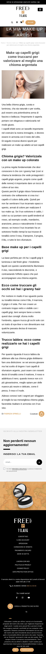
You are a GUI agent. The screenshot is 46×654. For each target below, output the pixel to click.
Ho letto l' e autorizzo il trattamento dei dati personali (24, 470)
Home (3, 43)
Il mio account (23, 540)
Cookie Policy (23, 568)
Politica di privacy (23, 565)
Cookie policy (26, 650)
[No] (43, 636)
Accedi (30, 22)
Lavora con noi (23, 561)
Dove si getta (23, 554)
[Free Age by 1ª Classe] (23, 12)
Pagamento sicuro (23, 550)
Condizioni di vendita (23, 547)
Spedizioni (23, 543)
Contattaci (23, 536)
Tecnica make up (12, 43)
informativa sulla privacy (19, 469)
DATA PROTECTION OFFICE (23, 572)
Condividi (34, 414)
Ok (15, 650)
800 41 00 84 (31, 586)
